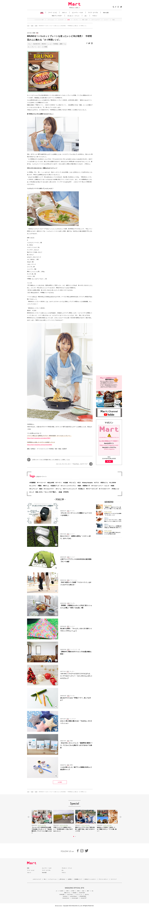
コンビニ (73, 482)
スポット (64, 12)
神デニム (46, 485)
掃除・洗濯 (84, 19)
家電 (69, 19)
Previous (29, 817)
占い (86, 15)
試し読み (109, 461)
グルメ (30, 44)
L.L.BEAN (113, 482)
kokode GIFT (83, 898)
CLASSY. (62, 890)
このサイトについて (37, 879)
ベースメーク (42, 482)
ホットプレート (32, 47)
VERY (67, 890)
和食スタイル (67, 892)
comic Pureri (70, 894)
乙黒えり (82, 489)
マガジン (94, 15)
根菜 (113, 485)
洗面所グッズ (55, 485)
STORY (72, 890)
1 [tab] (73, 836)
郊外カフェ (104, 482)
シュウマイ (33, 485)
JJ (56, 890)
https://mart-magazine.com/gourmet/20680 (39, 444)
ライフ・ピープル (93, 12)
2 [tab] (75, 836)
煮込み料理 (51, 482)
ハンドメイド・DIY (38, 19)
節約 (79, 485)
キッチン (76, 19)
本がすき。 (87, 894)
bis (92, 890)
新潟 (41, 488)
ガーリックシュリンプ (70, 489)
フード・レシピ (52, 12)
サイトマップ (113, 879)
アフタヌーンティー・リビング (100, 485)
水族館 (66, 482)
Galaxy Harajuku (88, 482)
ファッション (51, 19)
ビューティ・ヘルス (77, 12)
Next (120, 817)
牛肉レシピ (116, 489)
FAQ (45, 879)
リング (32, 492)
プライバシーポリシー (103, 879)
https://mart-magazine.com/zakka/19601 (38, 438)
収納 (113, 19)
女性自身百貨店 (82, 896)
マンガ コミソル (78, 894)
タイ (39, 47)
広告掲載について (78, 879)
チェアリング (34, 488)
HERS (78, 890)
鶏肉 (40, 485)
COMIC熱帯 (61, 894)
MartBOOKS (36, 44)
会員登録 (70, 879)
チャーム (59, 488)
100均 (66, 492)
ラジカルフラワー (49, 488)
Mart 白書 (105, 12)
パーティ (59, 482)
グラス (97, 482)
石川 (79, 482)
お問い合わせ (62, 879)
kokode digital (75, 898)
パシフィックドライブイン (69, 485)
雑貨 (42, 12)
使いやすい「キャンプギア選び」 (46, 492)
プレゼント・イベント (73, 15)
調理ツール (63, 44)
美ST (88, 890)
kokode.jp (65, 896)
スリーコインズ (92, 489)
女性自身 (74, 892)
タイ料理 (44, 47)
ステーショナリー (96, 19)
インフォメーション (52, 879)
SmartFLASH (82, 892)
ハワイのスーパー (105, 489)
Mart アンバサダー (57, 15)
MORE (60, 782)
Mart (83, 890)
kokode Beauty (73, 896)
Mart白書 (44, 872)
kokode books (66, 898)
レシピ (49, 44)
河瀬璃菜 (33, 482)
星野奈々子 (86, 485)
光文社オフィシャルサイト (90, 879)
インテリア (60, 19)
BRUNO (44, 44)
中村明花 (55, 44)
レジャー (106, 19)
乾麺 (60, 492)
